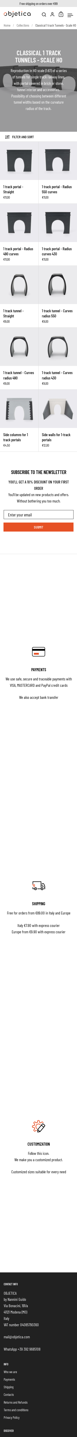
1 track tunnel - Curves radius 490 (19, 358)
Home (7, 25)
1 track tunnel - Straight (19, 297)
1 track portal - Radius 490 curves (19, 235)
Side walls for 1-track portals (58, 420)
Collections (23, 25)
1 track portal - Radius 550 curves (58, 173)
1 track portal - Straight (19, 173)
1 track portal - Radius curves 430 (58, 235)
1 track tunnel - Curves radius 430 (58, 358)
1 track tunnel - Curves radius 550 (58, 297)
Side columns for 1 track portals (19, 420)
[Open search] (44, 14)
